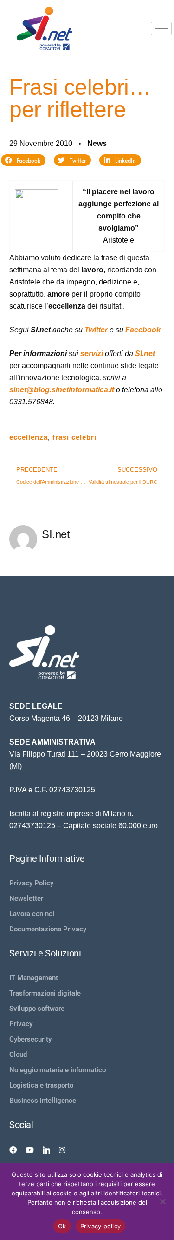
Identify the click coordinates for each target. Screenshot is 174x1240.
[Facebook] (13, 1149)
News (97, 143)
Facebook (143, 330)
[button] (23, 160)
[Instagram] (62, 1149)
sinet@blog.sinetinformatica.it (61, 390)
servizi (91, 353)
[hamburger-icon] (161, 28)
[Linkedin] (46, 1149)
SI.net (145, 353)
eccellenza (28, 437)
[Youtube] (30, 1149)
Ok (62, 1226)
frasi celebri (74, 437)
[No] (162, 1201)
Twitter (96, 330)
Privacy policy (100, 1226)
